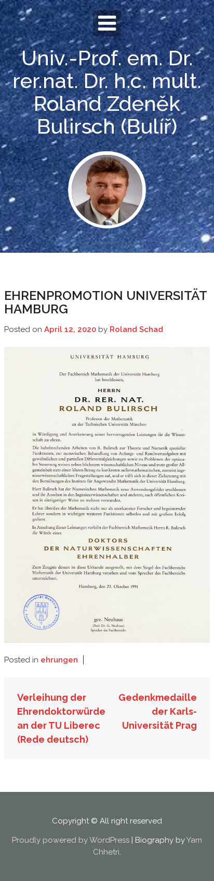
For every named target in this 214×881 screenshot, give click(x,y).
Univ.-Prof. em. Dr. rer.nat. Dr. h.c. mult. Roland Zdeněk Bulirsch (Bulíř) (107, 92)
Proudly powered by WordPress (70, 840)
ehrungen (59, 660)
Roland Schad (136, 329)
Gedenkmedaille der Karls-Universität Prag (157, 711)
